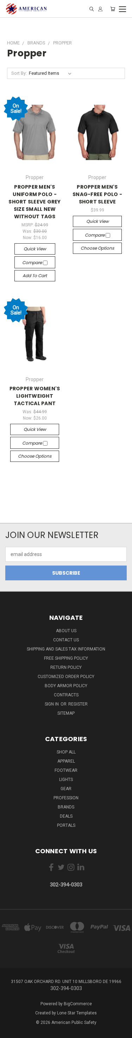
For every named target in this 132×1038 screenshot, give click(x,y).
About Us (66, 630)
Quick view (35, 249)
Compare (32, 262)
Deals (66, 816)
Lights (66, 779)
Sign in (52, 704)
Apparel (66, 761)
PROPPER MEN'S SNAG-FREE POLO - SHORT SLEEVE (97, 194)
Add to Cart (35, 276)
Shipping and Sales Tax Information (66, 649)
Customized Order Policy (66, 676)
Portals (66, 825)
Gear (66, 788)
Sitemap (66, 713)
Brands (66, 807)
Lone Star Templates (77, 1012)
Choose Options (97, 248)
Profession (66, 797)
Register (78, 704)
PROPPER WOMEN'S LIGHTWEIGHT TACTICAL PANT (35, 396)
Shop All (66, 752)
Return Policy (66, 667)
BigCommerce (78, 1003)
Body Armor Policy (66, 685)
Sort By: (19, 73)
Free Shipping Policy (66, 658)
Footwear (66, 770)
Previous (11, 1031)
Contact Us (66, 639)
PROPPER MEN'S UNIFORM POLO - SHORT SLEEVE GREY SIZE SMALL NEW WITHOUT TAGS (34, 201)
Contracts (66, 694)
